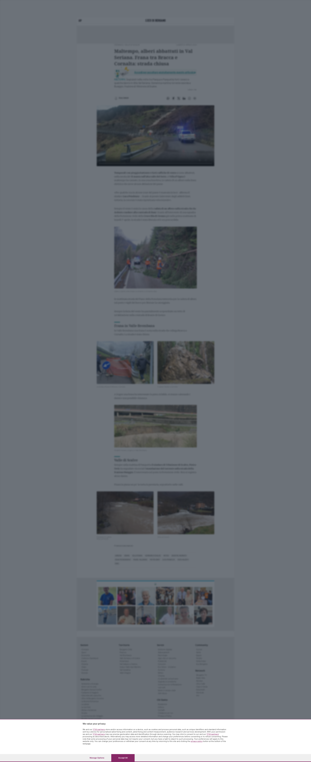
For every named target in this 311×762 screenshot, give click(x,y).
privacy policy (197, 741)
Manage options (97, 758)
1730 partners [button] (99, 729)
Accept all (123, 758)
